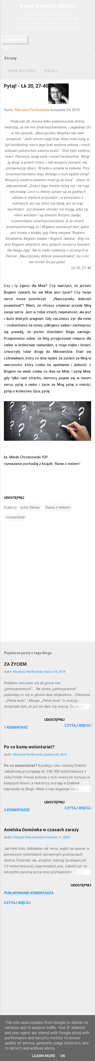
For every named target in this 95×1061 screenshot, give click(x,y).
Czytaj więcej (78, 725)
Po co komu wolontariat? (29, 746)
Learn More (43, 1056)
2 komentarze (17, 810)
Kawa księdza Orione (47, 5)
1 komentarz (16, 727)
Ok (62, 1056)
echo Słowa (29, 507)
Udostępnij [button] (14, 498)
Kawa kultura (21, 71)
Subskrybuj (15, 40)
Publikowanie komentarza (29, 893)
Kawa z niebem (58, 507)
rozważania (15, 517)
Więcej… (52, 71)
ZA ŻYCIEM (15, 664)
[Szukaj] (88, 48)
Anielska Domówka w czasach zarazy (41, 829)
